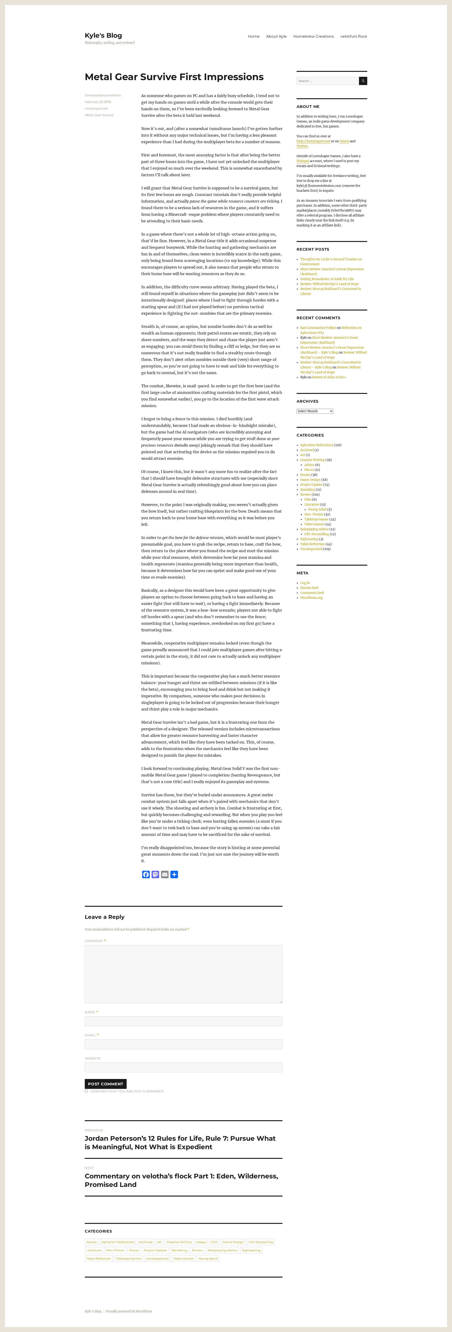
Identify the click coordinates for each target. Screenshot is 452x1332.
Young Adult (208, 1258)
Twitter (302, 146)
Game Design (233, 1242)
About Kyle (276, 36)
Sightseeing (251, 1250)
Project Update (155, 1250)
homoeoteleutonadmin (103, 95)
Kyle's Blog (103, 35)
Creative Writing (179, 1242)
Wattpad (303, 161)
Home (254, 36)
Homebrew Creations (313, 36)
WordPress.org (311, 598)
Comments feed (312, 593)
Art (159, 1242)
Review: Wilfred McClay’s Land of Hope (329, 284)
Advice (91, 1242)
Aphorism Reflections (117, 1242)
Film (214, 1242)
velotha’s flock (353, 36)
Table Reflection (98, 1258)
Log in (305, 583)
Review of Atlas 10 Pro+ (329, 377)
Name (91, 1012)
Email (92, 1035)
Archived (146, 1242)
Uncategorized (96, 108)
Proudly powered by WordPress (129, 1311)
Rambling (179, 1250)
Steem (344, 141)
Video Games (183, 1258)
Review (197, 1250)
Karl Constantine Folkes (318, 328)
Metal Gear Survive (99, 115)
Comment (95, 941)
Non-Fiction (115, 1250)
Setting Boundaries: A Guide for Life (327, 279)
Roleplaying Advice (222, 1250)
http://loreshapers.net (313, 141)
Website (93, 1058)
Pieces (134, 1250)
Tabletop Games (128, 1258)
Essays (201, 1242)
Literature (93, 1250)
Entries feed (309, 588)
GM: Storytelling (261, 1242)
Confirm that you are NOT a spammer (126, 1091)
